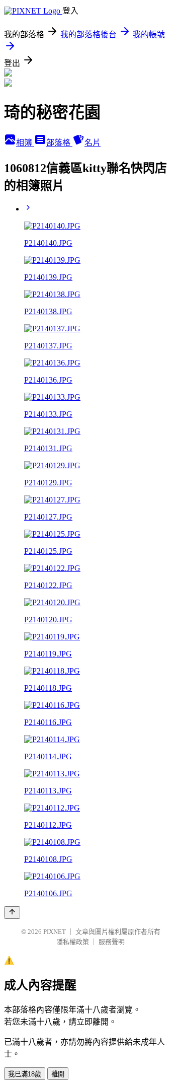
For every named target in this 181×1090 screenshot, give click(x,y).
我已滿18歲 (24, 1074)
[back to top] (12, 912)
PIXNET (54, 931)
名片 (92, 142)
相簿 (25, 142)
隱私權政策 (72, 942)
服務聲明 (112, 942)
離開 (57, 1074)
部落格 (59, 142)
